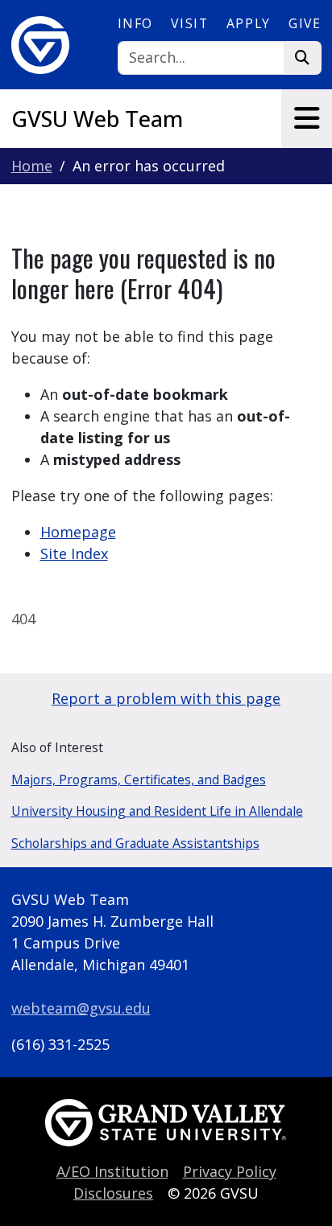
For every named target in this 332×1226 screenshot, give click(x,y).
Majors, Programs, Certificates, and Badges (138, 779)
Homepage (78, 531)
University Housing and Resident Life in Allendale (157, 811)
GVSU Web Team (97, 119)
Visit (189, 23)
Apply (248, 23)
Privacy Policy (229, 1171)
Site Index (74, 553)
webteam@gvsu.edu (81, 1008)
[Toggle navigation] (306, 118)
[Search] (303, 58)
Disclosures (113, 1193)
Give (304, 23)
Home (31, 165)
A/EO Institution (112, 1171)
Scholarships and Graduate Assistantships (135, 843)
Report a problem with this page (166, 698)
